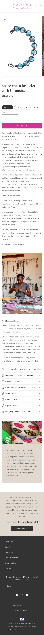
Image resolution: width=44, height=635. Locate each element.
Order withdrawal (12, 558)
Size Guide (9, 542)
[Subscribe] (36, 586)
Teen (36, 107)
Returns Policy (10, 563)
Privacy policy (31, 626)
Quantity (5, 112)
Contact (8, 568)
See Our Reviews (22, 528)
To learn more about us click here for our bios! (21, 369)
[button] (3, 6)
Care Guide (9, 552)
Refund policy (19, 626)
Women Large (22, 107)
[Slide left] (16, 80)
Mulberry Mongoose (20, 623)
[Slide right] (27, 80)
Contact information (29, 630)
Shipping (8, 547)
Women (7, 107)
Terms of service (15, 630)
